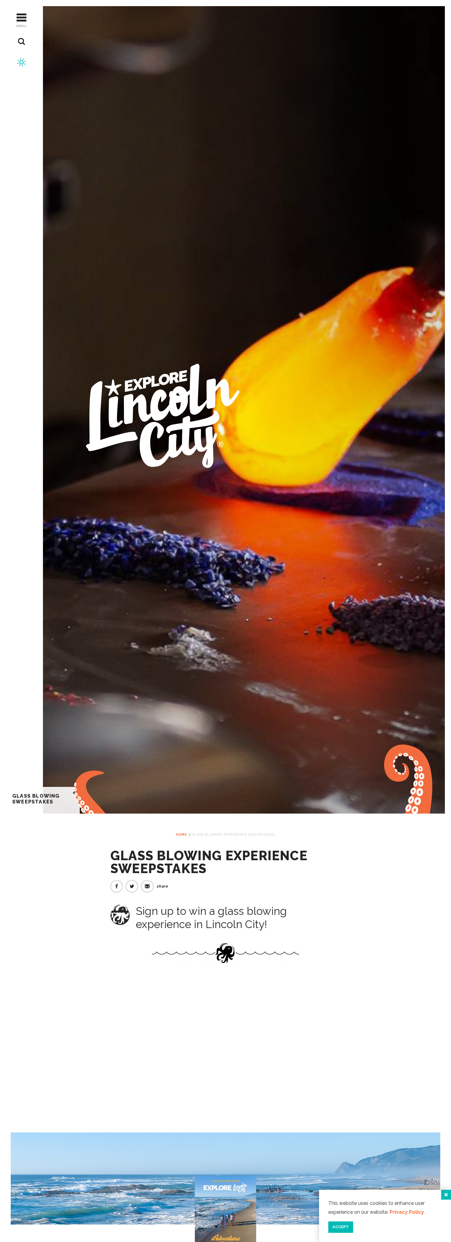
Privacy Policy (407, 1212)
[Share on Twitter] (132, 886)
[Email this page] (147, 886)
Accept (341, 1227)
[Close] (446, 1195)
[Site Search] (22, 41)
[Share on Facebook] (116, 886)
